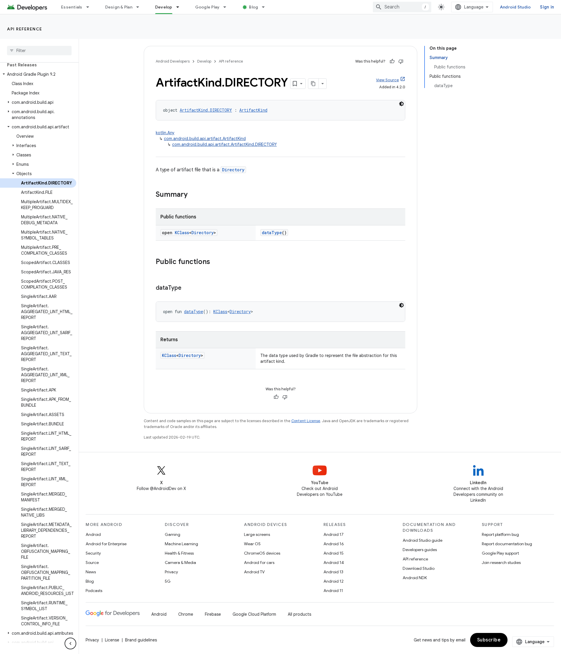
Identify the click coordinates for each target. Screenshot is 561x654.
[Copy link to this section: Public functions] (216, 262)
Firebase (213, 614)
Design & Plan (118, 7)
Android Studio (515, 7)
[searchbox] (39, 50)
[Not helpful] (400, 61)
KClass (182, 232)
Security (93, 553)
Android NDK (415, 577)
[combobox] (402, 7)
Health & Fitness (179, 553)
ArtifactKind (253, 110)
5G (168, 581)
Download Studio (418, 568)
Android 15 (333, 553)
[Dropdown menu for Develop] (180, 7)
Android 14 (333, 562)
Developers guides (420, 549)
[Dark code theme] (401, 103)
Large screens (257, 534)
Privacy (171, 571)
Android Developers (173, 61)
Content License (305, 420)
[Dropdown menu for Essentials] (90, 7)
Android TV (254, 571)
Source (92, 562)
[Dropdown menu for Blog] (266, 7)
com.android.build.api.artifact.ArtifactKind (205, 138)
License (112, 640)
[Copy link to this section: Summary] (193, 195)
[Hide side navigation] (70, 643)
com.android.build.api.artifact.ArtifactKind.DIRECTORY (224, 144)
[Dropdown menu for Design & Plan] (140, 7)
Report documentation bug (507, 543)
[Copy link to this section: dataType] (187, 288)
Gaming (172, 534)
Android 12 (333, 581)
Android (93, 534)
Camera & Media (180, 562)
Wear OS (252, 543)
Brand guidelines (141, 640)
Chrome (185, 614)
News (91, 571)
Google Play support (500, 553)
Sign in (547, 7)
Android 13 (333, 571)
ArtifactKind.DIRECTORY (206, 110)
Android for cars (259, 562)
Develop (163, 7)
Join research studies (501, 562)
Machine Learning (181, 543)
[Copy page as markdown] (313, 84)
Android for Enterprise (106, 543)
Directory (233, 169)
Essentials (71, 7)
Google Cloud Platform (254, 614)
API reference (24, 29)
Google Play (207, 7)
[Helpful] (392, 61)
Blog (253, 7)
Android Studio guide (422, 540)
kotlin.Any (165, 132)
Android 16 (333, 543)
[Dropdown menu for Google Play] (227, 7)
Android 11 (333, 590)
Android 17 (333, 534)
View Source (387, 79)
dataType (272, 232)
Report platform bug (500, 534)
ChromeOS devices (262, 553)
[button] (38, 74)
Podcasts (94, 590)
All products (299, 614)
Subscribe (489, 640)
